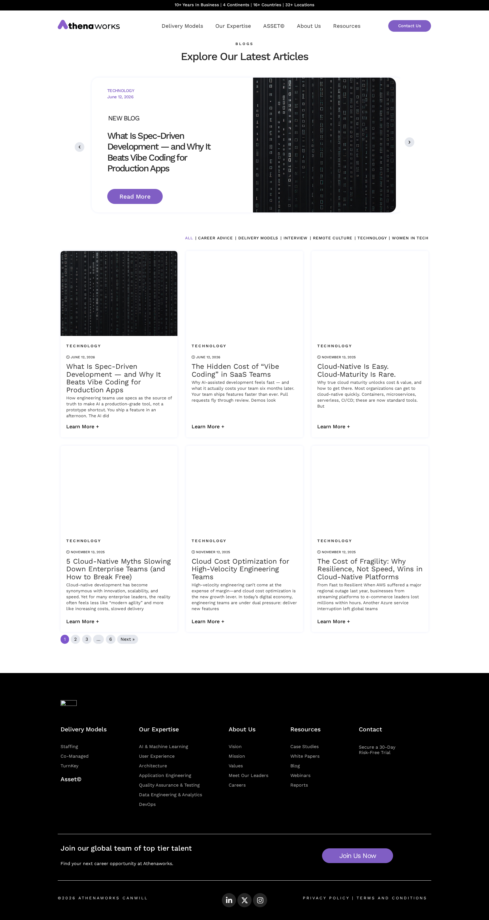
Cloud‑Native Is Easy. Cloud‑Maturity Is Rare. (356, 370)
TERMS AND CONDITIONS (390, 898)
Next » (128, 639)
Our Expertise (233, 26)
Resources (347, 26)
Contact (370, 729)
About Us (309, 26)
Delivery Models (182, 26)
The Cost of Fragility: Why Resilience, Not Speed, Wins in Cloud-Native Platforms (369, 569)
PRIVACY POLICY (326, 898)
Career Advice (215, 238)
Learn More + (82, 426)
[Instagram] (260, 900)
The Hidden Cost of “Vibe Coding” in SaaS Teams (235, 370)
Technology (372, 238)
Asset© (71, 779)
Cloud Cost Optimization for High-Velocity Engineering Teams (240, 569)
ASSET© (274, 26)
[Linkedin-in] (229, 900)
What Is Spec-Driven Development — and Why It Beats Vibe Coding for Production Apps (113, 378)
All (189, 238)
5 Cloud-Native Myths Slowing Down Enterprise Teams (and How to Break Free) (118, 569)
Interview (296, 238)
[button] (79, 147)
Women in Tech (410, 238)
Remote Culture (332, 238)
